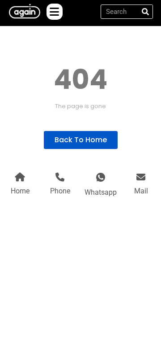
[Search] (145, 11)
